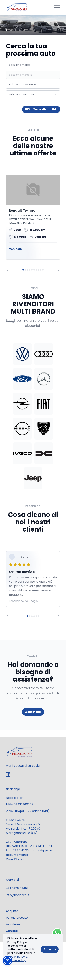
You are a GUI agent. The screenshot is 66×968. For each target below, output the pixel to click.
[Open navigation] (57, 7)
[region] (33, 223)
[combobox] (33, 65)
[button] (7, 960)
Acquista (12, 911)
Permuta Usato (17, 918)
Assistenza (13, 924)
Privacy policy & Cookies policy (17, 958)
